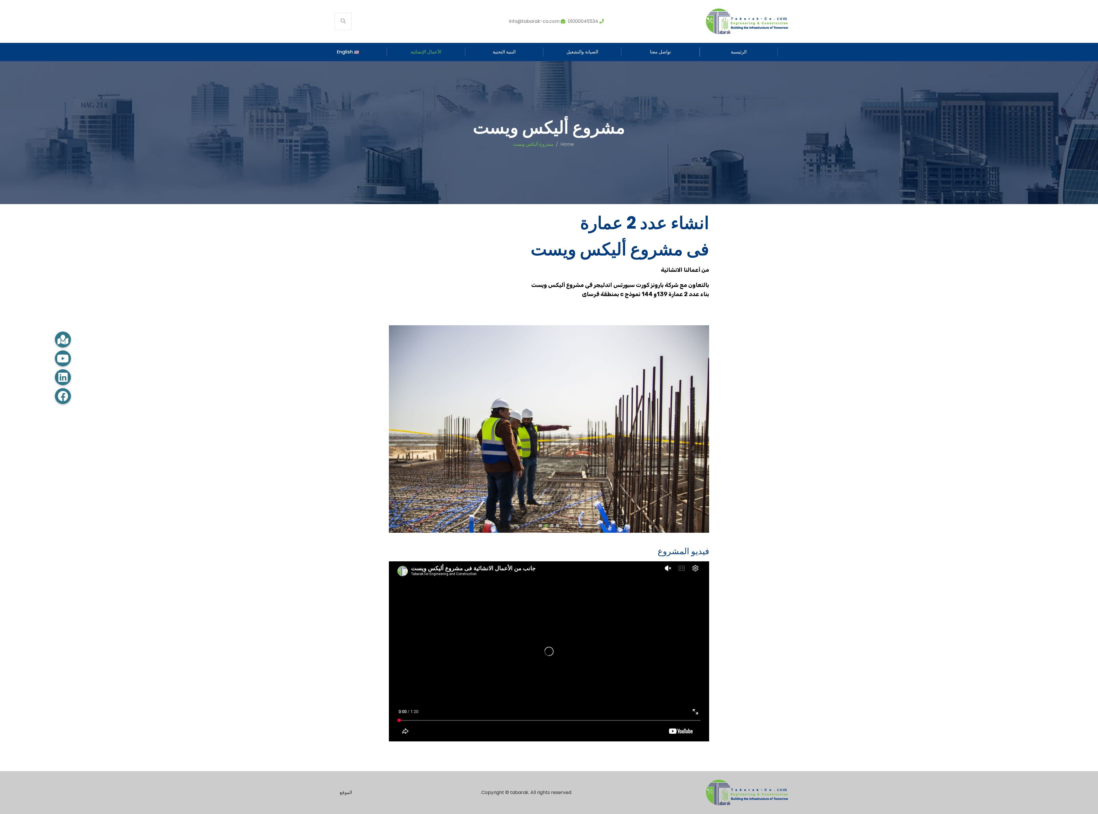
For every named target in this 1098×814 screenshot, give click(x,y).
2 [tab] (550, 525)
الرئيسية (739, 52)
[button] (63, 396)
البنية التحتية (504, 52)
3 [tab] (545, 525)
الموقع (346, 792)
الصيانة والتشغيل (582, 52)
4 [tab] (539, 525)
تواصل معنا (660, 52)
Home (567, 144)
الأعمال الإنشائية (426, 52)
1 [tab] (556, 525)
